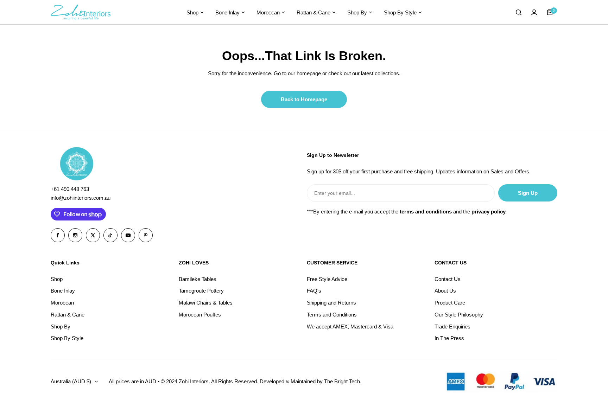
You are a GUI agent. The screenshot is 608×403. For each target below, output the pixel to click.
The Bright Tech (342, 381)
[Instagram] (75, 235)
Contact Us (448, 279)
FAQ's (314, 291)
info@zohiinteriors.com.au (80, 198)
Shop (57, 279)
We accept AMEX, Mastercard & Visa (350, 327)
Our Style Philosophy (459, 315)
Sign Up (528, 193)
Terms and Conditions (332, 315)
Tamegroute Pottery (201, 291)
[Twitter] (93, 235)
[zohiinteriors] (80, 12)
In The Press (449, 338)
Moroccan (62, 303)
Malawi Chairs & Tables (206, 303)
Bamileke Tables (197, 279)
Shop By (60, 327)
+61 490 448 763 (70, 189)
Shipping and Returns (331, 303)
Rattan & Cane (67, 315)
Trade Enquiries (452, 327)
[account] (534, 12)
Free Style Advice (327, 279)
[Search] (518, 12)
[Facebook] (58, 235)
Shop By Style (67, 338)
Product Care (450, 303)
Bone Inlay (63, 291)
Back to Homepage (304, 99)
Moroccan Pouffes (200, 315)
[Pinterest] (146, 235)
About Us (445, 291)
